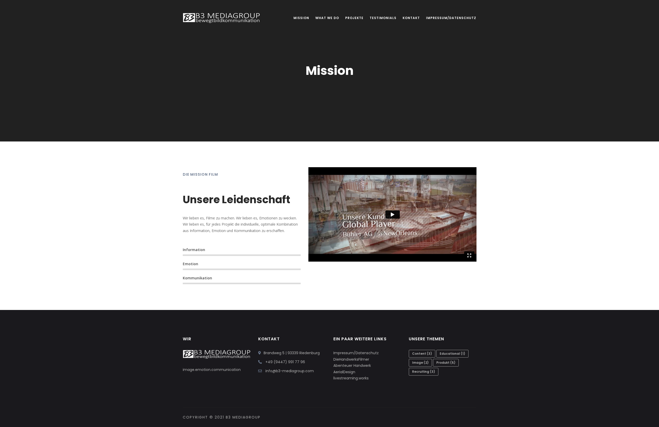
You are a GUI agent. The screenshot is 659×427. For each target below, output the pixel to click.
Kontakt (411, 18)
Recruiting (423, 371)
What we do (327, 18)
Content (422, 353)
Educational (452, 353)
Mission (301, 18)
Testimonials (383, 18)
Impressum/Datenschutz (451, 18)
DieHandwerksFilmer (351, 359)
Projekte (354, 18)
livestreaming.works (351, 378)
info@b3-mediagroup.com (289, 370)
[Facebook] (473, 417)
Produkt (445, 362)
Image (420, 362)
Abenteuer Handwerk (352, 365)
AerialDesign (344, 372)
